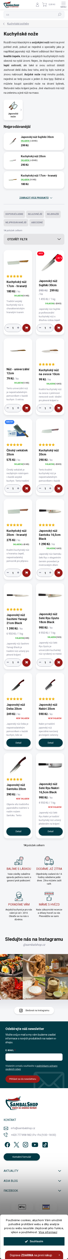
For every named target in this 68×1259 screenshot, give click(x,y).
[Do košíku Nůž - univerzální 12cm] (26, 408)
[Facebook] (7, 1144)
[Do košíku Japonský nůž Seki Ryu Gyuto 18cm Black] (58, 662)
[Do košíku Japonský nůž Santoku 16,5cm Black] (58, 573)
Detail (18, 743)
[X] (16, 1144)
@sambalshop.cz (34, 944)
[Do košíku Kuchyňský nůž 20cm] (58, 488)
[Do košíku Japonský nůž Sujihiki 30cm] (58, 328)
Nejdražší (53, 214)
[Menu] (63, 4)
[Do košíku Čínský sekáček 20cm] (26, 488)
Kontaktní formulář (22, 1157)
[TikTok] (44, 1144)
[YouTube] (35, 1144)
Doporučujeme (14, 214)
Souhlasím (36, 1241)
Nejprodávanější (15, 222)
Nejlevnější (35, 214)
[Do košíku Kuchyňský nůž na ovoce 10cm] (58, 408)
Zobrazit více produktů (34, 197)
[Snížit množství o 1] (8, 327)
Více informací (48, 1232)
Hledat (59, 14)
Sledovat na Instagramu (37, 1010)
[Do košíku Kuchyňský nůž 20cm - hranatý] (26, 573)
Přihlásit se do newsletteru (22, 1079)
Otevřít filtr (17, 239)
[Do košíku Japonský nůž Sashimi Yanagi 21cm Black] (26, 662)
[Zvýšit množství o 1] (18, 327)
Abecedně (37, 222)
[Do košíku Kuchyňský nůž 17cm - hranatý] (26, 328)
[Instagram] (25, 1144)
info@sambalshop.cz (23, 1128)
